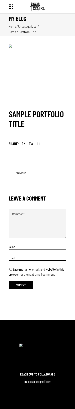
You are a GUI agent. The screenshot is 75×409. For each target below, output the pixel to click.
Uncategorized (27, 26)
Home (12, 26)
